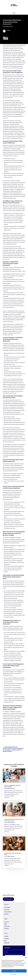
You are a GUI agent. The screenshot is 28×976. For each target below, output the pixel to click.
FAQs (5, 924)
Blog (5, 940)
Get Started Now (8, 899)
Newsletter (6, 942)
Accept (14, 971)
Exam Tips (6, 909)
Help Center (7, 926)
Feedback (6, 928)
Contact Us (6, 921)
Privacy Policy (14, 974)
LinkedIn (6, 936)
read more (6, 797)
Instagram (6, 938)
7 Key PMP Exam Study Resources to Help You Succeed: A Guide (13, 820)
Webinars (6, 914)
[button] (26, 957)
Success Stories (7, 911)
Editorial (11, 26)
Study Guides (7, 907)
